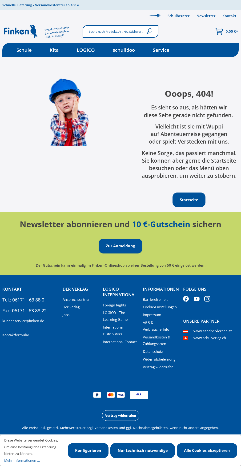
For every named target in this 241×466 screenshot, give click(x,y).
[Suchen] (150, 31)
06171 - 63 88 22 (29, 310)
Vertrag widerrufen (158, 367)
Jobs (66, 314)
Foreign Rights (114, 305)
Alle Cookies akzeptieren (207, 450)
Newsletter (206, 15)
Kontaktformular (15, 335)
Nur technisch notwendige (143, 450)
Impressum (152, 314)
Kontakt (229, 15)
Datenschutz (153, 351)
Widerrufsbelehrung (159, 359)
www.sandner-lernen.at (212, 331)
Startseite (189, 199)
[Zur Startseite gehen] (40, 31)
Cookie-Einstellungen (160, 307)
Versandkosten (106, 428)
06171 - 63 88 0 (28, 300)
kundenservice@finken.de (23, 320)
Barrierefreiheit (155, 299)
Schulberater (178, 15)
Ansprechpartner (76, 299)
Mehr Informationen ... (22, 460)
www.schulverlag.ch (209, 337)
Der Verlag (71, 307)
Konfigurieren (88, 450)
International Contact (120, 341)
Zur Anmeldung (120, 246)
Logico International (120, 291)
